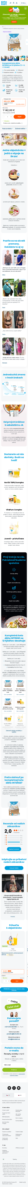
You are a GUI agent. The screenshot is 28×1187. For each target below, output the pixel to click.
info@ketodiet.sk (14, 1039)
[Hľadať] (10, 3)
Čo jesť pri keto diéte (6, 1113)
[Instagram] (14, 1088)
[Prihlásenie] (13, 3)
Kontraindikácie (19, 1120)
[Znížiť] (4, 117)
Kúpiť (19, 117)
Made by (21, 1182)
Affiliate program (20, 1148)
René (3, 307)
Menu (24, 3)
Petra (3, 334)
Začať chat (13, 1006)
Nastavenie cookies (7, 1183)
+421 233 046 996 (11, 1027)
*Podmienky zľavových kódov (6, 1135)
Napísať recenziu (14, 849)
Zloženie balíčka (20, 128)
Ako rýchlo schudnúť (18, 1114)
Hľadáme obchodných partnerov (5, 1152)
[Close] (25, 8)
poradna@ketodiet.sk (14, 1034)
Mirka (3, 274)
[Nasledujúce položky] (27, 42)
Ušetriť (14, 22)
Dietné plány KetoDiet (19, 1110)
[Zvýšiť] (11, 117)
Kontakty (4, 1148)
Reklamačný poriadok (19, 1135)
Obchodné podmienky (5, 1139)
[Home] (2, 27)
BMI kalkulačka (5, 1116)
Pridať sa (14, 1070)
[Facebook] (9, 1088)
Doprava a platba (6, 1131)
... (5, 26)
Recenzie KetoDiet (7, 1119)
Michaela (4, 363)
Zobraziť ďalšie (14, 868)
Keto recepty (19, 1118)
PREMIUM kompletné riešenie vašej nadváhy (13, 28)
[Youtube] (18, 1088)
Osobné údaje (19, 1131)
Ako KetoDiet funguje (5, 1122)
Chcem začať (5, 1110)
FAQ (17, 1138)
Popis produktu (7, 128)
